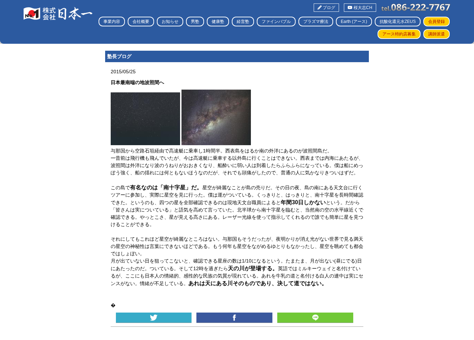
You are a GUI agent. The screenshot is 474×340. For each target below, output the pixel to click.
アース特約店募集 (399, 34)
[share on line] (315, 318)
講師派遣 (436, 34)
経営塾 (243, 21)
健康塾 (218, 21)
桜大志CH (362, 7)
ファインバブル (276, 21)
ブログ (328, 7)
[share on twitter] (154, 318)
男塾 (195, 21)
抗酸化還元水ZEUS (398, 21)
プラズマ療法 (315, 21)
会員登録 (436, 21)
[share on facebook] (234, 318)
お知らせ (170, 21)
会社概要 (141, 21)
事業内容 (111, 21)
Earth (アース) (354, 21)
